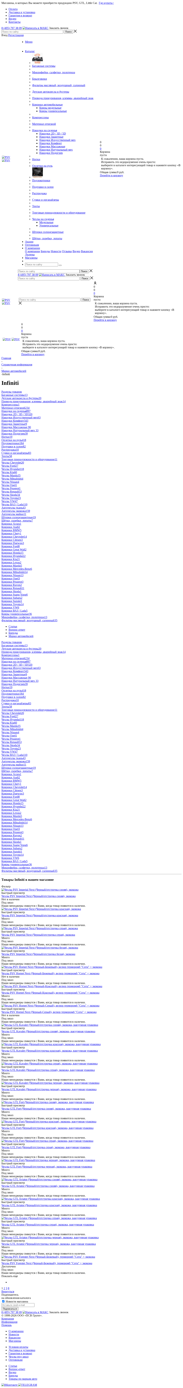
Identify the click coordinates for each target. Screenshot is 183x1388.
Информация (9, 1321)
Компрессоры (40, 117)
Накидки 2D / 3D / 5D (52, 133)
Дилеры (30, 254)
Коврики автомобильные (47, 104)
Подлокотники (41, 180)
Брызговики (39, 78)
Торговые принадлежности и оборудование (58, 212)
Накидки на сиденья (44, 130)
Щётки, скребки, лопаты (47, 238)
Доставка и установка (22, 1350)
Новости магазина (16, 1301)
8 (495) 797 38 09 (11, 28)
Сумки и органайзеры (45, 199)
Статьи (13, 1365)
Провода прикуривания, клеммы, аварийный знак (62, 98)
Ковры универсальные (53, 111)
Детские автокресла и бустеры (50, 91)
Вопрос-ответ (17, 1369)
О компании (32, 251)
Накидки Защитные (51, 136)
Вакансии (87, 251)
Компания (7, 1318)
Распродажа (39, 193)
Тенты (36, 206)
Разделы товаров (11, 391)
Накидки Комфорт (50, 143)
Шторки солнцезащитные (48, 231)
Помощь (6, 1325)
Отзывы (67, 251)
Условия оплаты (18, 1346)
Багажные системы (43, 65)
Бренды (45, 251)
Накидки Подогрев (51, 152)
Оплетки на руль (42, 165)
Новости (56, 251)
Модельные (46, 222)
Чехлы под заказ (18, 1356)
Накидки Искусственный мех (57, 140)
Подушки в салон (43, 186)
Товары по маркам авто (23, 1378)
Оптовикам (16, 1359)
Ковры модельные (50, 107)
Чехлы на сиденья (43, 219)
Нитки (36, 159)
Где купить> (106, 2)
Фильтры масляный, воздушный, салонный (58, 85)
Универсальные (48, 225)
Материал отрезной (44, 123)
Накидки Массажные (52, 146)
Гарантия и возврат (20, 1353)
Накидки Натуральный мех (56, 149)
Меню (29, 41)
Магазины (15, 1340)
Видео (76, 251)
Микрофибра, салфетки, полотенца (53, 72)
